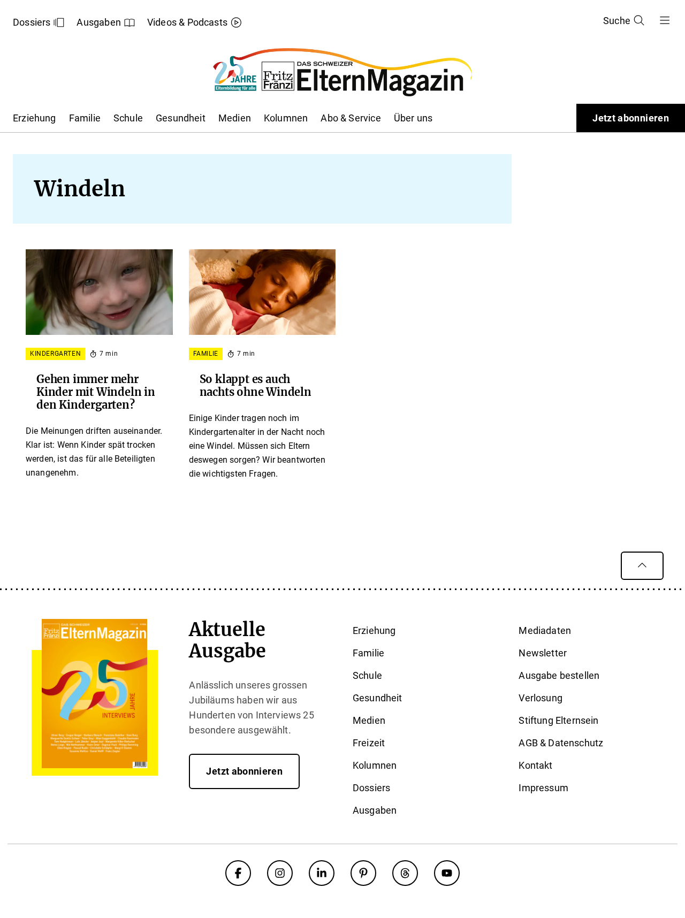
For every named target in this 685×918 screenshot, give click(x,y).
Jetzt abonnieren (630, 118)
